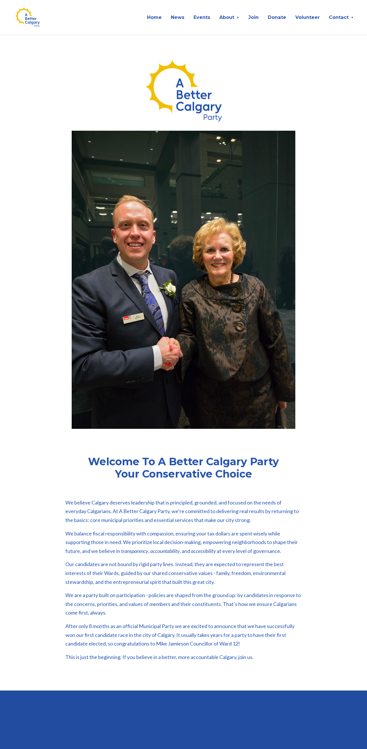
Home (154, 17)
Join (253, 17)
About (227, 17)
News (177, 17)
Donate (277, 17)
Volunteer (307, 17)
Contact (339, 17)
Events (202, 17)
